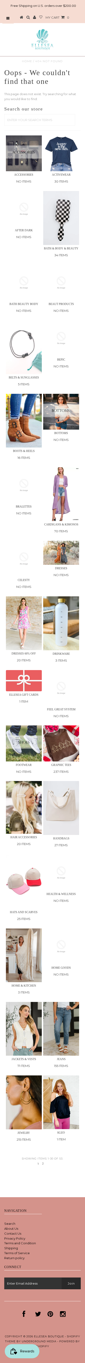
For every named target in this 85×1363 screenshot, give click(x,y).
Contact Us (12, 1233)
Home (27, 61)
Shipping (11, 1248)
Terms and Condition (20, 1243)
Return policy (14, 1258)
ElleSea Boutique (49, 1336)
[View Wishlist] (40, 17)
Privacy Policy (14, 1238)
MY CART (57, 17)
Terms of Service (17, 1253)
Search (9, 1223)
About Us (11, 1228)
